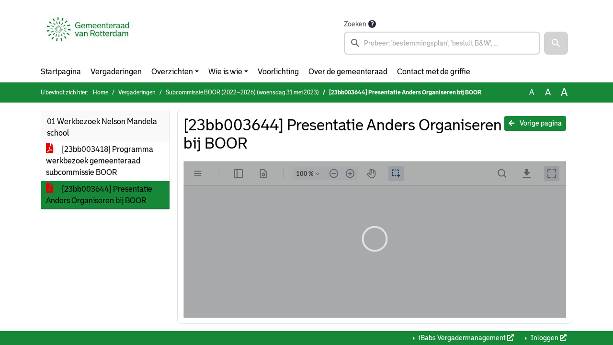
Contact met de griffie (433, 72)
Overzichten (172, 72)
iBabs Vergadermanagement (462, 338)
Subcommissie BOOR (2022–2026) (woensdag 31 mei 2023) (242, 92)
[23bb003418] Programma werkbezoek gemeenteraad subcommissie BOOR (99, 160)
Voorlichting (278, 72)
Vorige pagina (540, 123)
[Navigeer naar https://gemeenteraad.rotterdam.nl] (88, 36)
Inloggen (544, 338)
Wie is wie (225, 72)
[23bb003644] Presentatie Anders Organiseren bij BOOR (99, 195)
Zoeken (355, 24)
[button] (556, 43)
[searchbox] (442, 43)
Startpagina (61, 72)
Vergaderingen (116, 72)
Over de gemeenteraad (347, 72)
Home (100, 92)
